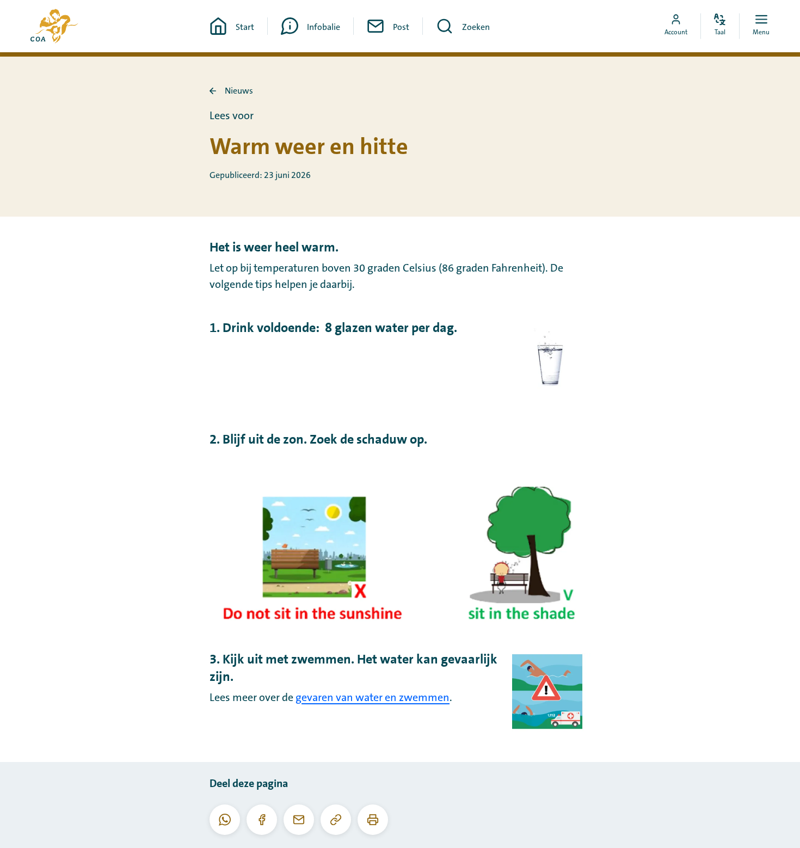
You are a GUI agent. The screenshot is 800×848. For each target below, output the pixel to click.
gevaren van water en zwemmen (373, 698)
